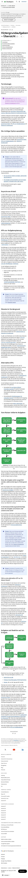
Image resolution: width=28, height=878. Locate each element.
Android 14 (3, 812)
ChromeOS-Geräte (5, 796)
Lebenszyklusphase (5, 223)
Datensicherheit (4, 761)
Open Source (4, 763)
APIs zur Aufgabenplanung (18, 124)
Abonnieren (23, 871)
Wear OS (3, 794)
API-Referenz (4, 829)
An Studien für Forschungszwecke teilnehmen (11, 845)
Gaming (3, 775)
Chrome (3, 856)
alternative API (19, 615)
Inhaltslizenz (16, 740)
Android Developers (5, 25)
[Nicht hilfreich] (12, 30)
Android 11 (3, 819)
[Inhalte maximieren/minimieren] (11, 40)
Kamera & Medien (5, 782)
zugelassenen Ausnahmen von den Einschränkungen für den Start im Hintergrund (14, 716)
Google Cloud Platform (6, 861)
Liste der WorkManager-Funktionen (9, 263)
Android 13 (3, 815)
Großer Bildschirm (5, 792)
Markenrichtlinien (16, 868)
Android (3, 756)
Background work (9, 7)
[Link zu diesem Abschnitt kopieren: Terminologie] (12, 84)
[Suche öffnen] (17, 1)
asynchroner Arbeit (5, 216)
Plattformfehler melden (6, 839)
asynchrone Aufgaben (8, 490)
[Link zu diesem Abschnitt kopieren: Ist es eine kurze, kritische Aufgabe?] (24, 551)
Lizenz (9, 868)
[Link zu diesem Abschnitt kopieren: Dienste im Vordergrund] (21, 309)
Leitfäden (13, 27)
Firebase (3, 858)
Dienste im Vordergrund (10, 103)
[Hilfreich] (10, 30)
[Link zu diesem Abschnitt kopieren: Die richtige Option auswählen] (2, 133)
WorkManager (4, 240)
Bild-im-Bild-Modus (17, 403)
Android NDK (4, 833)
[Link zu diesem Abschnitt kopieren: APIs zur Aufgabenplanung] (23, 230)
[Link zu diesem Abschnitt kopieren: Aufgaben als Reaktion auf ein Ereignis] (8, 632)
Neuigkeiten (3, 765)
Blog (2, 767)
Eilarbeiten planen (12, 302)
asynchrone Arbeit (5, 124)
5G (1, 786)
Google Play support (5, 843)
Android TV (3, 800)
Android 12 (3, 817)
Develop (3, 5)
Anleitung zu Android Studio (7, 825)
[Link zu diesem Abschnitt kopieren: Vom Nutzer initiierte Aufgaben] (2, 415)
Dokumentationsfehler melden (7, 841)
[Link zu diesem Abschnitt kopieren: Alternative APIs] (15, 363)
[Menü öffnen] (2, 1)
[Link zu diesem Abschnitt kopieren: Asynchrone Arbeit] (17, 191)
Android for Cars (4, 798)
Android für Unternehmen (6, 759)
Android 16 (3, 808)
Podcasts (3, 769)
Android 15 (3, 810)
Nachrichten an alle (8, 677)
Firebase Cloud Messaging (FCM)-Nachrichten (15, 680)
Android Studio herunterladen (7, 831)
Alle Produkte (4, 863)
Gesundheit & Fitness (5, 779)
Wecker (5, 682)
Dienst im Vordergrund (19, 544)
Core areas (11, 5)
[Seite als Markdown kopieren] (21, 36)
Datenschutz (4, 784)
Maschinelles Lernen (5, 777)
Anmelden (24, 1)
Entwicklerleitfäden (5, 827)
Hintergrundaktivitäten (16, 525)
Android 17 (3, 806)
